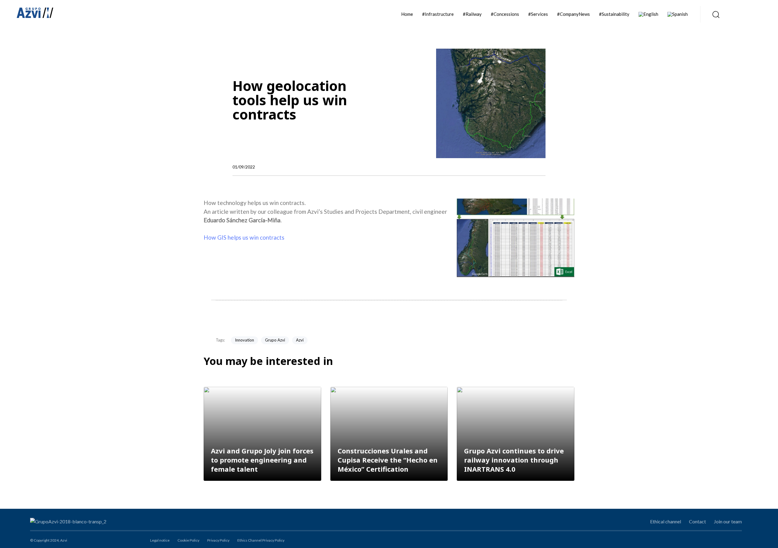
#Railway (472, 14)
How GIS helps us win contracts (244, 237)
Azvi (300, 340)
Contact (697, 521)
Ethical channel (665, 521)
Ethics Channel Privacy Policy (260, 540)
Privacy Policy (218, 540)
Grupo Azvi (275, 340)
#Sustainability (614, 14)
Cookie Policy (188, 540)
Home (407, 14)
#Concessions (505, 14)
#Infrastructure (438, 14)
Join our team (728, 521)
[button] (713, 14)
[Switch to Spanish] (677, 14)
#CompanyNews (573, 14)
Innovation (244, 340)
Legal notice (160, 540)
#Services (538, 14)
